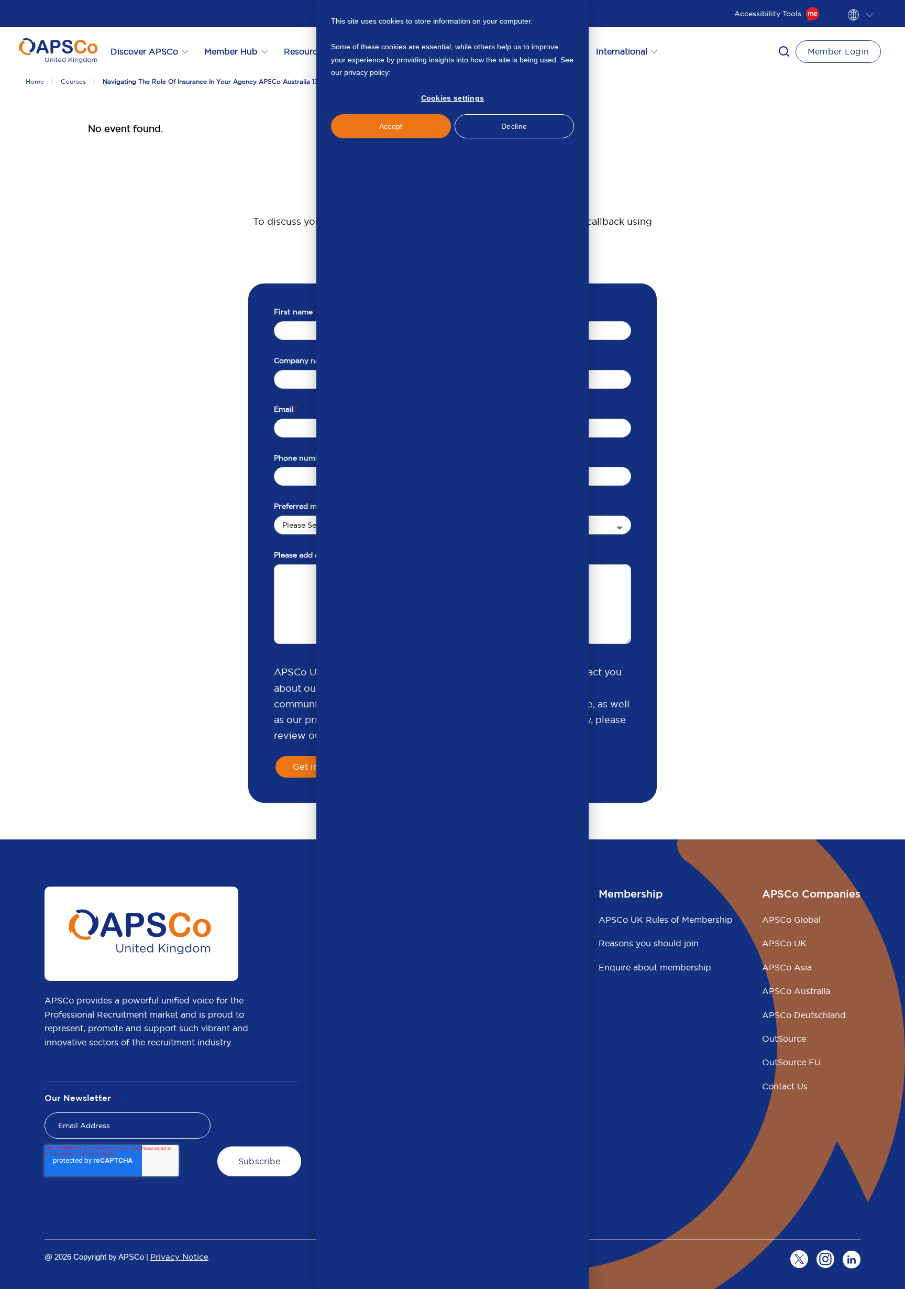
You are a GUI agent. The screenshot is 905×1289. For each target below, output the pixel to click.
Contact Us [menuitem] (785, 1086)
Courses (73, 81)
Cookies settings (452, 98)
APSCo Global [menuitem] (791, 919)
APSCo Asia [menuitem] (787, 967)
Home (35, 81)
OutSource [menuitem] (784, 1038)
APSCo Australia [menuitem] (796, 991)
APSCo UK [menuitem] (784, 943)
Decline (514, 126)
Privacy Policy (415, 72)
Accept (391, 126)
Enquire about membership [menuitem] (655, 967)
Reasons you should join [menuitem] (649, 943)
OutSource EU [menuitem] (791, 1062)
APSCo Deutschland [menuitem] (804, 1015)
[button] (784, 51)
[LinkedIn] (851, 1259)
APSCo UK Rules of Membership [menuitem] (666, 919)
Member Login (838, 51)
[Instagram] (825, 1259)
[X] (799, 1259)
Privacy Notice (179, 1257)
